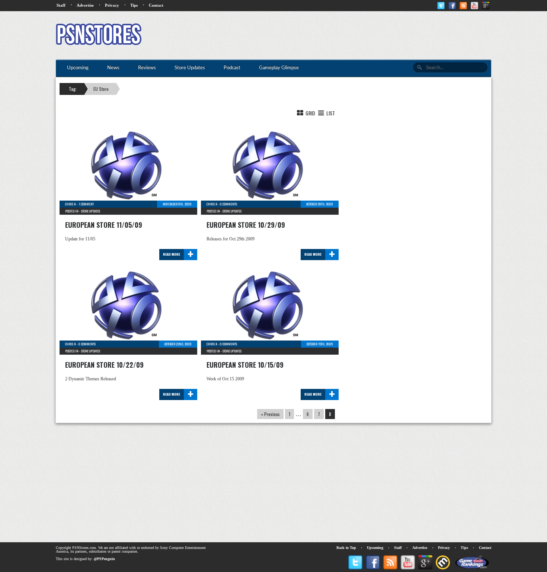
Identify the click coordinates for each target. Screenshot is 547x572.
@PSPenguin (104, 559)
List (330, 113)
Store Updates (90, 211)
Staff (61, 5)
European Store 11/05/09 (103, 225)
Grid (309, 113)
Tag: (73, 89)
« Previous (270, 414)
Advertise (85, 5)
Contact (156, 5)
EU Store (101, 89)
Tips (134, 5)
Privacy (112, 5)
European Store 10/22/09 (104, 365)
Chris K (70, 204)
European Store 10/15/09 (245, 365)
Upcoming (375, 548)
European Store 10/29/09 (246, 225)
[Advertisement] (355, 35)
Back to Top (346, 548)
